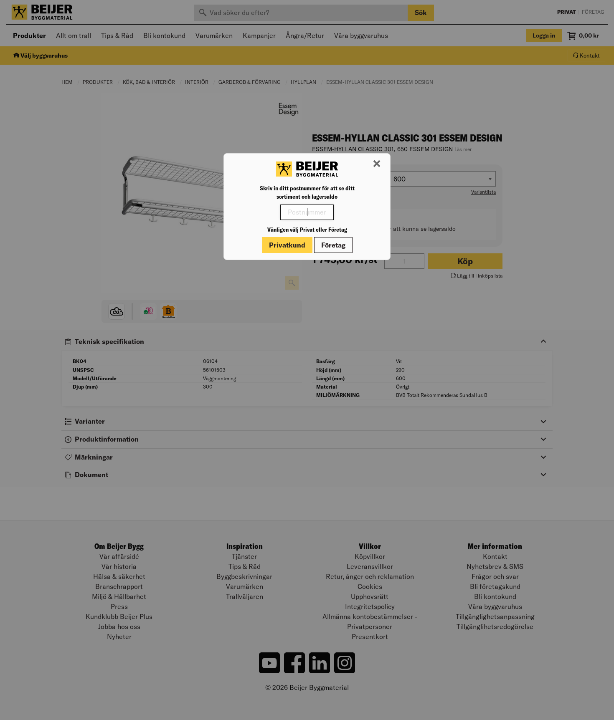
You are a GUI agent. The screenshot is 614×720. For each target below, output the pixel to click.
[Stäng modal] (376, 164)
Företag (333, 245)
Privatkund (287, 245)
